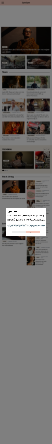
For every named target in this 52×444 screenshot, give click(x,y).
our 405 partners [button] (22, 215)
